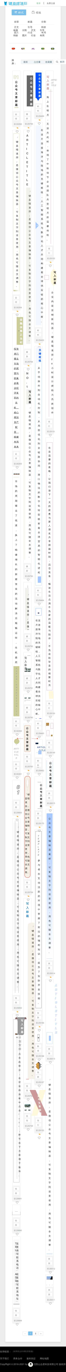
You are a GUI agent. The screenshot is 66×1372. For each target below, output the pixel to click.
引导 (30, 27)
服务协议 (31, 1358)
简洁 (27, 761)
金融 (16, 114)
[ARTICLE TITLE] (49, 1012)
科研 (38, 111)
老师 (38, 1051)
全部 (16, 21)
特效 (43, 27)
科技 (38, 106)
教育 (38, 1046)
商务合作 (17, 1358)
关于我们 (4, 1358)
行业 (33, 35)
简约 (16, 803)
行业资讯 (38, 1125)
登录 (39, 3)
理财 (16, 119)
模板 (38, 12)
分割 (43, 21)
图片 (24, 35)
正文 (16, 27)
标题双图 (38, 761)
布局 (42, 35)
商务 (16, 807)
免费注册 (51, 3)
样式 (21, 12)
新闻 (27, 118)
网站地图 (44, 1358)
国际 (49, 798)
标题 (30, 21)
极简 (27, 114)
